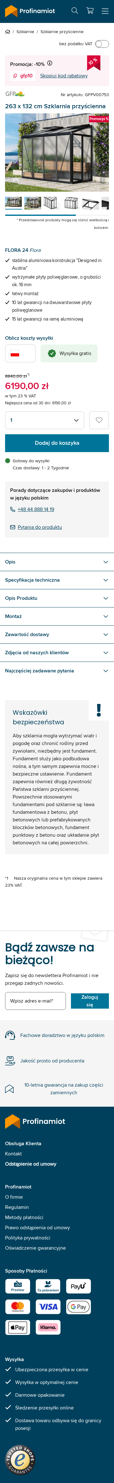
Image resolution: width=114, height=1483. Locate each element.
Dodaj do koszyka (57, 443)
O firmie (14, 1197)
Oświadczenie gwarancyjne (35, 1248)
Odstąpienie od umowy (30, 1163)
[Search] (75, 11)
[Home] (9, 31)
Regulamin (17, 1207)
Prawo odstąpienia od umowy (37, 1227)
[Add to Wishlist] (99, 420)
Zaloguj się (89, 1000)
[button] (90, 10)
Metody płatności (24, 1217)
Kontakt (13, 1153)
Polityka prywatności (27, 1237)
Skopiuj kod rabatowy (64, 75)
